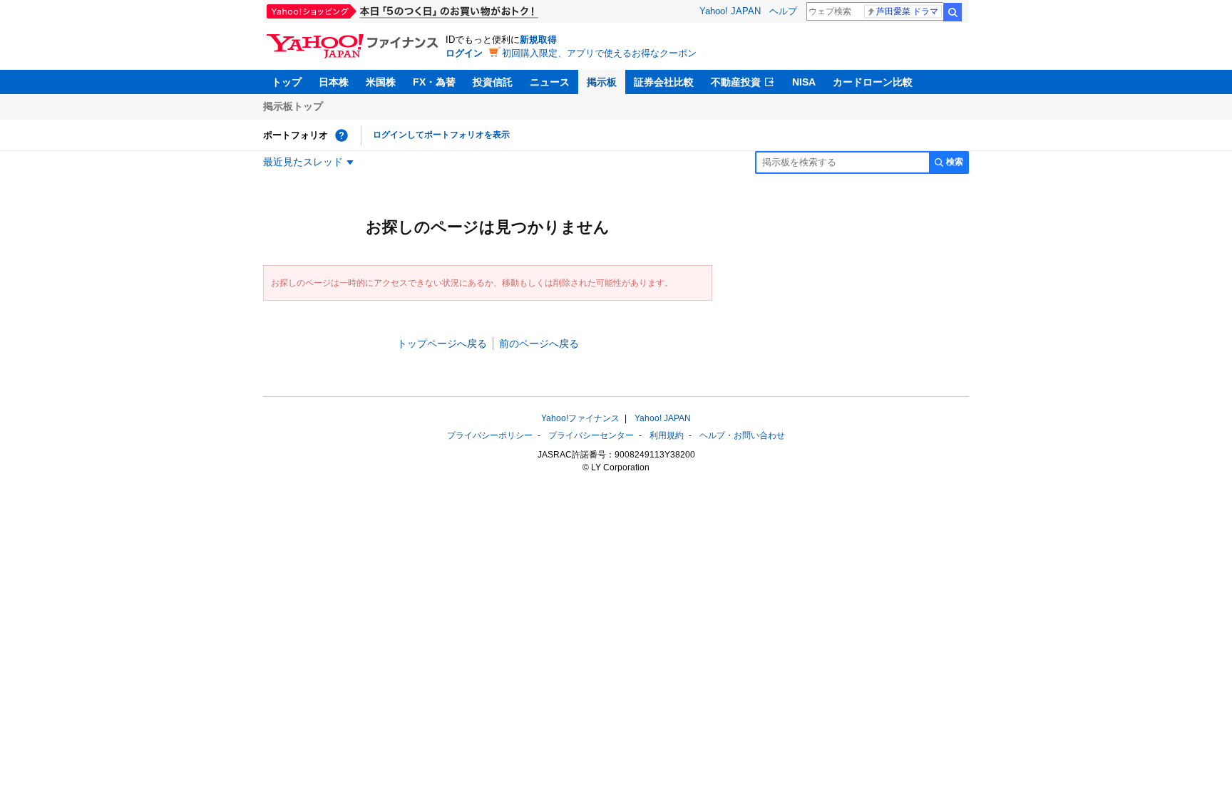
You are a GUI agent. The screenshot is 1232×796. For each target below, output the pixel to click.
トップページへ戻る (442, 343)
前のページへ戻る (539, 343)
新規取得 (538, 39)
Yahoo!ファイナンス (580, 418)
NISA (804, 82)
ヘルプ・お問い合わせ (742, 435)
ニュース (550, 82)
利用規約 (667, 435)
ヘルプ (783, 11)
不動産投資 (736, 82)
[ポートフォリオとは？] (341, 135)
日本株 (334, 82)
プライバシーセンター (591, 435)
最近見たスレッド (303, 161)
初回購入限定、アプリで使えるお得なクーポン (599, 53)
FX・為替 (434, 82)
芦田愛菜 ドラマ (907, 11)
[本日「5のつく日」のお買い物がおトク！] (434, 11)
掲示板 (602, 82)
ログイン (464, 53)
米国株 (381, 82)
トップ (287, 82)
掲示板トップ (293, 106)
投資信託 (493, 82)
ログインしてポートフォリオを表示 (441, 135)
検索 (952, 12)
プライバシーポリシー (490, 435)
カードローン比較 (873, 82)
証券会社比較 (664, 82)
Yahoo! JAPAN (730, 11)
